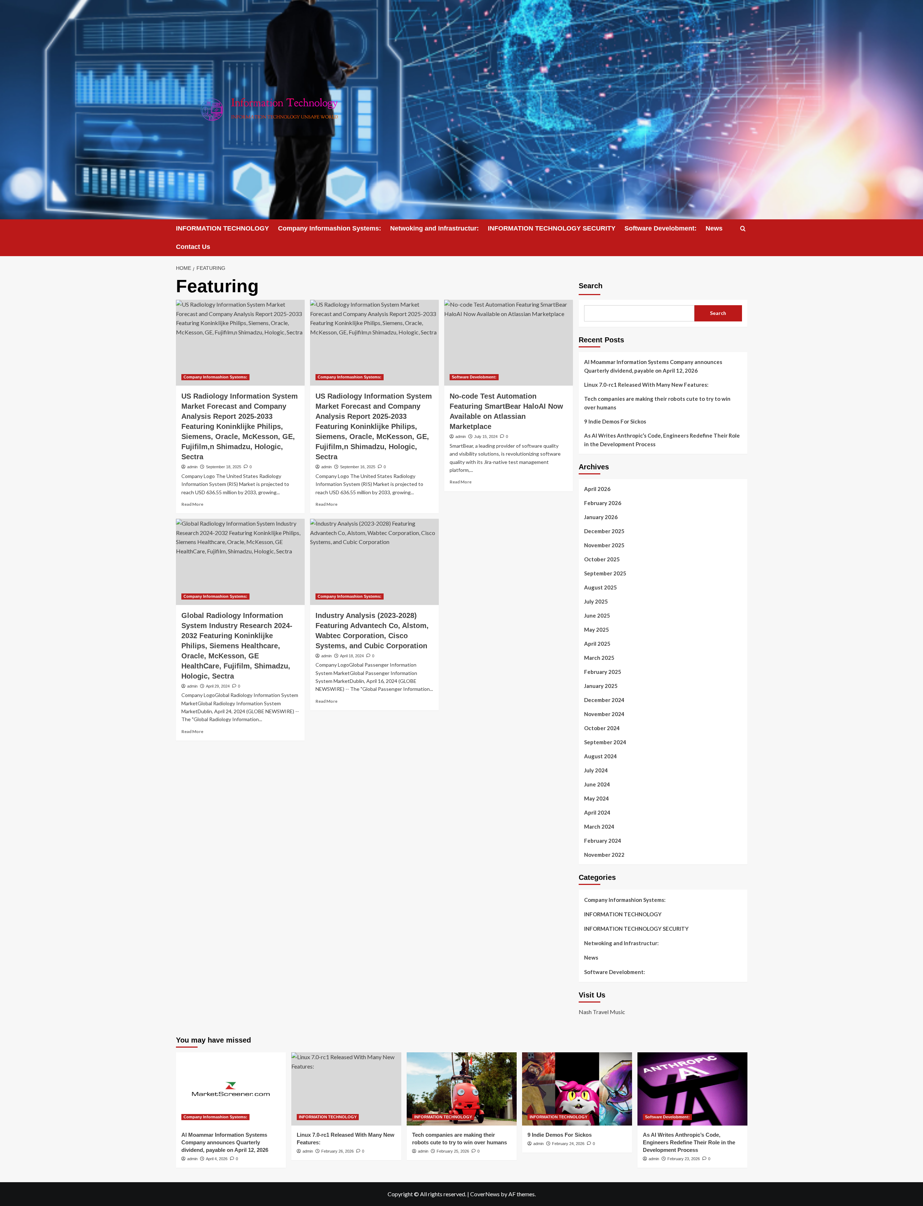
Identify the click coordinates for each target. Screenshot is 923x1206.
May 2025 (596, 629)
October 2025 (602, 559)
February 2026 (602, 503)
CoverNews (485, 1193)
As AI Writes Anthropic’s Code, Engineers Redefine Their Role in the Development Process (662, 439)
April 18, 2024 (352, 656)
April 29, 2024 (218, 686)
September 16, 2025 (357, 467)
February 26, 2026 (337, 1151)
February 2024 (602, 840)
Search (590, 286)
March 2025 (599, 657)
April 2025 (597, 643)
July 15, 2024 (486, 436)
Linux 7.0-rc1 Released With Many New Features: (646, 384)
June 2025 (597, 615)
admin (192, 467)
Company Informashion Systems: (329, 228)
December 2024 (604, 700)
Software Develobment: (660, 228)
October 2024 (602, 728)
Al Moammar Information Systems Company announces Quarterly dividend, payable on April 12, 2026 (653, 366)
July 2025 (596, 601)
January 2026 (601, 517)
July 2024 (596, 770)
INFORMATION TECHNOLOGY (222, 228)
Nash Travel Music (602, 1011)
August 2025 (600, 587)
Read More (192, 504)
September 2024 (605, 742)
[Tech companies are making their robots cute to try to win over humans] (462, 1089)
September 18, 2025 (223, 467)
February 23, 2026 (683, 1159)
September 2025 (605, 573)
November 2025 (604, 545)
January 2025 (601, 686)
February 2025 (602, 671)
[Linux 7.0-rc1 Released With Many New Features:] (346, 1089)
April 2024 (597, 812)
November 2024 (604, 714)
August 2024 (600, 756)
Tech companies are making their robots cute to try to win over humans (657, 403)
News (714, 228)
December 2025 (604, 531)
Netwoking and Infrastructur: (434, 228)
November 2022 (604, 854)
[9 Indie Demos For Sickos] (577, 1089)
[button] (742, 228)
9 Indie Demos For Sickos (615, 421)
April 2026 (597, 489)
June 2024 (597, 784)
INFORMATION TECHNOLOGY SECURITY (551, 228)
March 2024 (599, 826)
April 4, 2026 (217, 1159)
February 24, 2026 (568, 1143)
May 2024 (596, 798)
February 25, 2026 (453, 1151)
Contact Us (193, 246)
